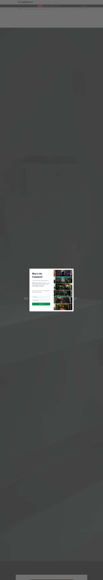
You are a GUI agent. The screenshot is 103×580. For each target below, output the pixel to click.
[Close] (72, 270)
